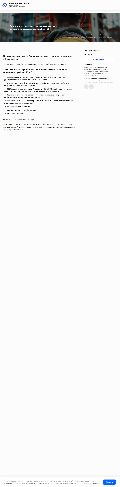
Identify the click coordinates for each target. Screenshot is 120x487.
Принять (109, 482)
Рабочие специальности (106, 35)
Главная (93, 35)
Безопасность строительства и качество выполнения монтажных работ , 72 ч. (91, 37)
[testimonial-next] (91, 86)
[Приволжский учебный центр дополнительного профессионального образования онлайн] (15, 4)
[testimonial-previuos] (86, 86)
